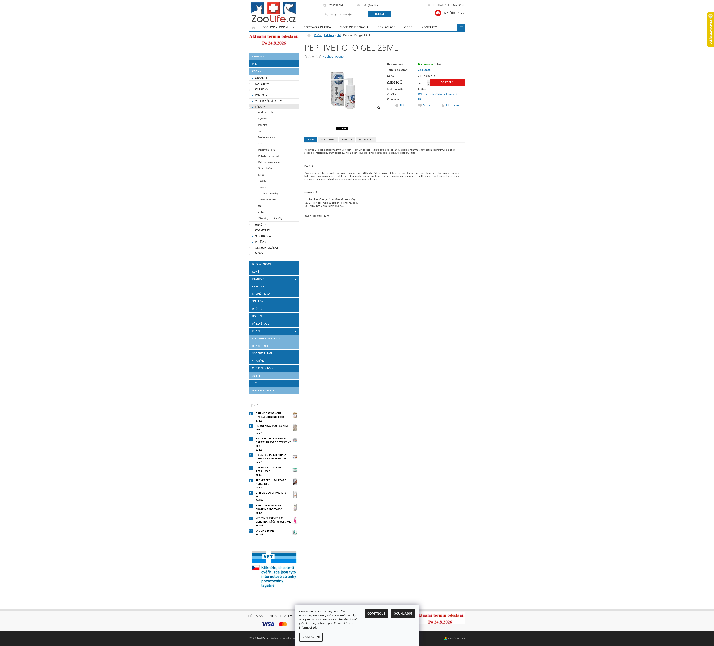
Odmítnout (376, 613)
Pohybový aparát (268, 155)
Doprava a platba (317, 27)
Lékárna (261, 106)
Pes (254, 63)
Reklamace (386, 27)
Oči (260, 143)
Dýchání (263, 118)
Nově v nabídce (263, 390)
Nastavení (311, 637)
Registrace (457, 5)
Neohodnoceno (333, 56)
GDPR (408, 27)
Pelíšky (260, 241)
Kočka (256, 71)
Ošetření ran (262, 353)
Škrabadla (263, 236)
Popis (310, 139)
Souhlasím (403, 613)
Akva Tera (259, 286)
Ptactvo (258, 279)
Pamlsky (261, 95)
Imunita (262, 124)
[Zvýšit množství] (428, 81)
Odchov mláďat (266, 247)
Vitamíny (258, 360)
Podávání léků (267, 149)
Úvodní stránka (253, 27)
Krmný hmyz (261, 293)
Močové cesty (266, 137)
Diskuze (347, 139)
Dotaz (426, 105)
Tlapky (262, 180)
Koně (255, 271)
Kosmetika (263, 230)
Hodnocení (366, 139)
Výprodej (259, 56)
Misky (259, 253)
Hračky (260, 224)
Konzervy (262, 83)
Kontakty (429, 27)
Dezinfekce (260, 345)
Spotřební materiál (267, 338)
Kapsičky (261, 89)
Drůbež (257, 308)
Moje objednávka (354, 27)
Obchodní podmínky (279, 27)
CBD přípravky (262, 368)
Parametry (328, 139)
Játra (261, 130)
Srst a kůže (265, 168)
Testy (256, 383)
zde (315, 627)
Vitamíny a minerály (270, 218)
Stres (261, 174)
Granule (261, 77)
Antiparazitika (266, 112)
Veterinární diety (268, 100)
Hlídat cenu (453, 105)
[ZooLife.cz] (273, 12)
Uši (260, 205)
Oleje (256, 375)
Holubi (257, 316)
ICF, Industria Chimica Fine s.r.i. (438, 94)
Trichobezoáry (270, 193)
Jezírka (257, 301)
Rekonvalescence (269, 162)
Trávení (262, 187)
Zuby (261, 212)
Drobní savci (261, 264)
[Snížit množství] (428, 84)
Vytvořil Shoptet (456, 638)
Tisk (402, 105)
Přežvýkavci (261, 323)
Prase (256, 331)
